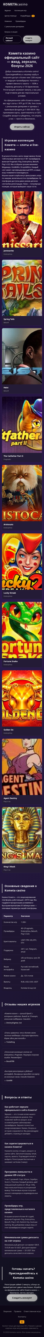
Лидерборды (27, 16)
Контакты (22, 1317)
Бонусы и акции (11, 32)
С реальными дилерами (14, 26)
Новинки (8, 21)
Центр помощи (11, 16)
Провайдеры (20, 21)
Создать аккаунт (28, 39)
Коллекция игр (20, 10)
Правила (17, 1311)
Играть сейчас (22, 126)
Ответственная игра (32, 1311)
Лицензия (7, 1311)
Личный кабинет (9, 39)
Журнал (8, 10)
